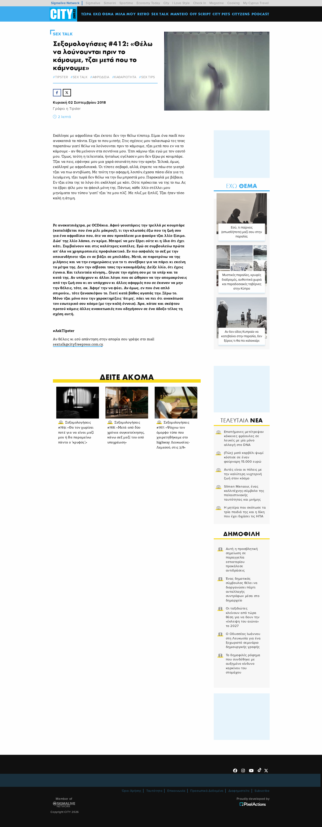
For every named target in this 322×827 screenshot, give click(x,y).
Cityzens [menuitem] (241, 14)
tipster (61, 77)
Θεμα (241, 185)
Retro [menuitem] (143, 14)
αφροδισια (100, 77)
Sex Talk (62, 34)
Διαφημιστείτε (239, 791)
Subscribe (262, 791)
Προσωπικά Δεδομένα (206, 791)
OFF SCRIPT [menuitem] (200, 14)
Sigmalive (93, 3)
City (166, 3)
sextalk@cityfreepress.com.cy (78, 345)
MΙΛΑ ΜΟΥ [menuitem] (125, 14)
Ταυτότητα (154, 791)
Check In (199, 3)
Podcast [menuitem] (260, 14)
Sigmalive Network (65, 3)
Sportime (126, 3)
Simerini (110, 3)
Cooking (233, 3)
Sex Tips (148, 77)
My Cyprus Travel (256, 3)
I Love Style (181, 3)
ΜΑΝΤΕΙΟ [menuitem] (179, 14)
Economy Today (148, 3)
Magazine (216, 3)
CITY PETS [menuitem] (221, 14)
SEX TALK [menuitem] (160, 14)
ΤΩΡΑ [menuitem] (86, 14)
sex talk (80, 77)
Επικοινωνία (176, 791)
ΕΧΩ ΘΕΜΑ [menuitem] (103, 14)
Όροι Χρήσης (131, 791)
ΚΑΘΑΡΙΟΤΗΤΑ (125, 77)
